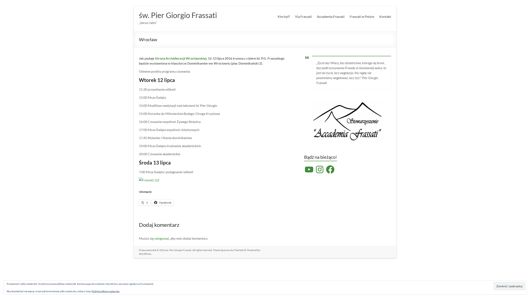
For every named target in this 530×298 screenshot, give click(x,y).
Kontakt (385, 16)
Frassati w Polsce (362, 16)
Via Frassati (303, 16)
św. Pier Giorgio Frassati (178, 15)
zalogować (161, 238)
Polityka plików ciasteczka (105, 291)
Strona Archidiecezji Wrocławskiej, (181, 58)
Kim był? (284, 16)
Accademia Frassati (330, 16)
